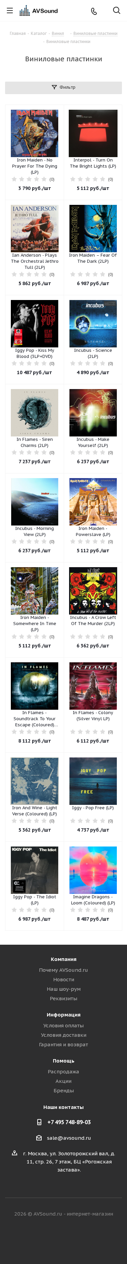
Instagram (72, 1240)
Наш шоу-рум (64, 989)
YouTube (89, 1240)
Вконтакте (38, 1240)
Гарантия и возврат (63, 1044)
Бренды (64, 1090)
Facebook (55, 1240)
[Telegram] (105, 10)
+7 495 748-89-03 (69, 1122)
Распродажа (63, 1071)
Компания (64, 959)
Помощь (64, 1060)
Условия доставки (63, 1035)
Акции (63, 1081)
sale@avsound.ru (69, 1138)
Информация (64, 1014)
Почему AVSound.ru (63, 970)
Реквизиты (63, 998)
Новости (63, 979)
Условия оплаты (63, 1025)
